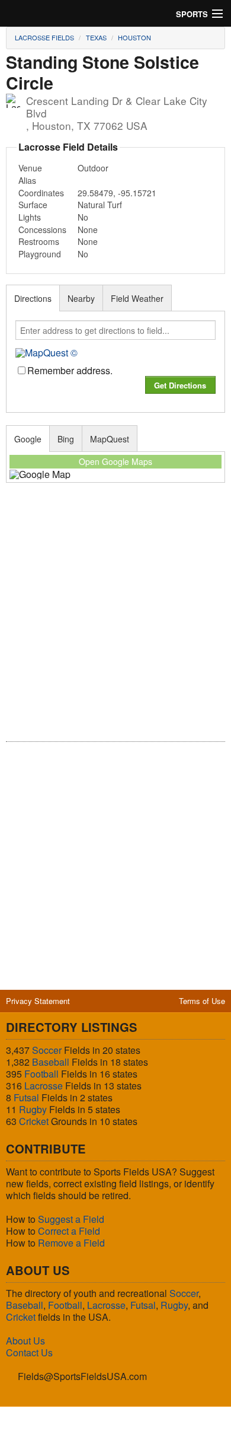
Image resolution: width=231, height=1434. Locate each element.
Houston (134, 37)
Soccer (47, 1050)
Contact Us (29, 1352)
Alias (27, 180)
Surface (32, 204)
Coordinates (41, 193)
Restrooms (38, 241)
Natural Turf (100, 204)
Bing (65, 439)
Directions (33, 298)
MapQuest (109, 439)
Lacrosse (43, 1085)
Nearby (81, 298)
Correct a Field (69, 1231)
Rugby (33, 1109)
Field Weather (137, 298)
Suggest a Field (71, 1219)
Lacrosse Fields (44, 37)
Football (41, 1074)
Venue (30, 168)
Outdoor (93, 168)
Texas (96, 37)
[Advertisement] (115, 620)
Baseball (50, 1062)
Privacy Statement (38, 1000)
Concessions (42, 229)
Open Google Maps (115, 461)
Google (27, 439)
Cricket (34, 1121)
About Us (25, 1340)
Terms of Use (202, 1000)
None (88, 229)
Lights (29, 217)
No (83, 217)
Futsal (26, 1097)
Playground (39, 254)
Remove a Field (71, 1243)
